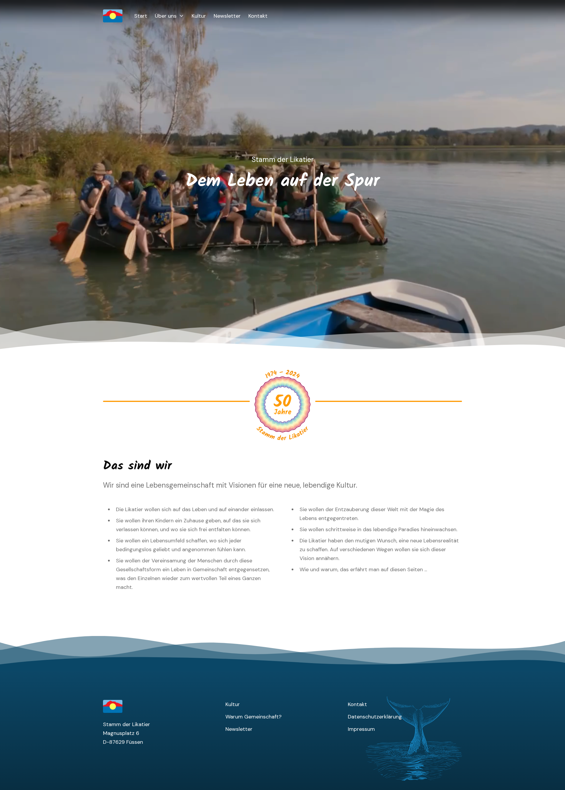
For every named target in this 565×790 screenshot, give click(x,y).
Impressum (361, 729)
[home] (118, 15)
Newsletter (227, 15)
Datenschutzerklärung (375, 716)
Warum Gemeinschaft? (253, 716)
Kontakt (257, 15)
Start (140, 15)
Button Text (273, 375)
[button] (169, 15)
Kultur (199, 15)
